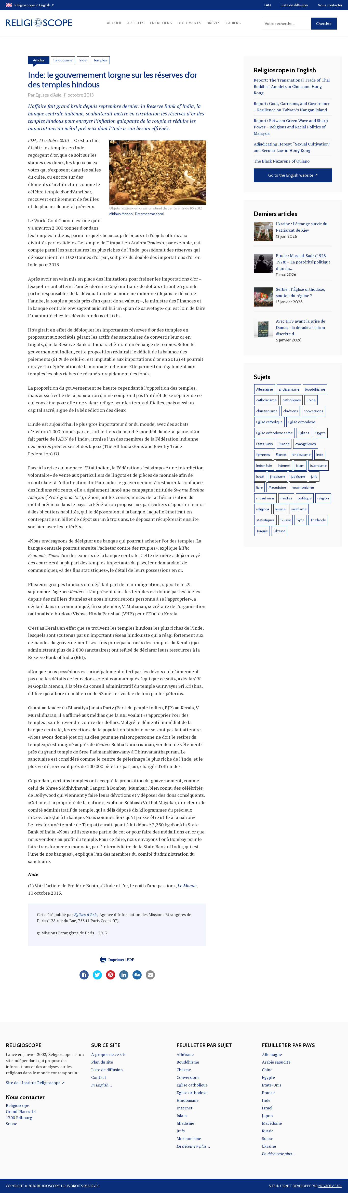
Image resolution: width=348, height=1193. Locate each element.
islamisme (318, 465)
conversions (313, 411)
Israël (260, 476)
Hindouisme (187, 1100)
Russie (280, 509)
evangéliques (305, 444)
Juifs (181, 1131)
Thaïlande (318, 520)
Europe (284, 444)
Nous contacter (330, 5)
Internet (284, 465)
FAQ (267, 5)
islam (300, 465)
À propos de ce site (108, 1054)
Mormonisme (189, 1138)
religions (263, 509)
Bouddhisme (188, 1062)
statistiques (265, 520)
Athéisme (185, 1054)
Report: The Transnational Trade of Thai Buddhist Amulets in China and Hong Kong (292, 86)
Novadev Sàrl (330, 1186)
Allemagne (264, 389)
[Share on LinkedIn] (123, 978)
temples (100, 60)
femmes (263, 454)
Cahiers (233, 23)
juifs (314, 476)
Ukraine (279, 531)
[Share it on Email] (150, 978)
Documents (190, 23)
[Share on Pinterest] (110, 978)
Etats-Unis (264, 444)
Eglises (304, 433)
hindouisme (62, 60)
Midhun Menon (121, 213)
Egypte (320, 433)
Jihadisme (185, 1123)
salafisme (298, 509)
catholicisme (266, 400)
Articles (136, 23)
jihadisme (277, 476)
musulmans (265, 498)
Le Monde (187, 885)
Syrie (300, 520)
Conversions (188, 1077)
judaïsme (298, 476)
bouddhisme (315, 389)
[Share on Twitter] (97, 978)
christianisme (266, 411)
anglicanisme (289, 389)
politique (305, 498)
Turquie (262, 531)
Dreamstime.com (149, 213)
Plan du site (102, 1062)
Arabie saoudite (276, 1062)
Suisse (285, 520)
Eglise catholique (269, 422)
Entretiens (161, 23)
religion (323, 498)
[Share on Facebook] (84, 978)
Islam (182, 1115)
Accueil (114, 23)
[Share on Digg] (137, 978)
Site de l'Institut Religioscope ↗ (35, 1082)
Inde (82, 60)
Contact (98, 1077)
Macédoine (277, 487)
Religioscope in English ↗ (34, 5)
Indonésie (264, 465)
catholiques (292, 400)
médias (286, 498)
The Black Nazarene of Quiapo (282, 161)
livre (259, 487)
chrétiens (290, 411)
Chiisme (184, 1069)
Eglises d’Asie (85, 914)
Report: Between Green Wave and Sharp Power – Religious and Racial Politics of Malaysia (291, 127)
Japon (267, 1115)
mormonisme (303, 487)
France (281, 454)
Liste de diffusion (294, 5)
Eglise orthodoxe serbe (274, 433)
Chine (311, 400)
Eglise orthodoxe (301, 422)
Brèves (214, 23)
